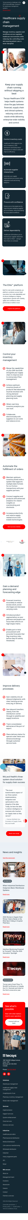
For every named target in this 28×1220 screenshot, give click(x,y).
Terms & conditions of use (10, 1208)
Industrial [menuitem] (5, 1153)
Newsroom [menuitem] (6, 1184)
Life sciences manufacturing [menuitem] (11, 1145)
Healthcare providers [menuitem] (9, 1134)
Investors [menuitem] (5, 1181)
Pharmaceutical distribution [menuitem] (11, 1138)
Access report (6, 10)
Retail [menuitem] (4, 1164)
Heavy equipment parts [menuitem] (10, 1156)
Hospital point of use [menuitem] (9, 1093)
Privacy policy (6, 1206)
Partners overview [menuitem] (8, 1196)
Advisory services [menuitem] (8, 1125)
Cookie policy (16, 1206)
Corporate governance (9, 1204)
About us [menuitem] (5, 1173)
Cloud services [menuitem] (7, 1121)
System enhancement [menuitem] (9, 1117)
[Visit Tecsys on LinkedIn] (8, 1074)
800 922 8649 (11, 1069)
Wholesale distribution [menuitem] (9, 1149)
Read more (6, 894)
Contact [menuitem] (5, 1192)
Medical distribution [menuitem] (9, 1142)
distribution (7, 881)
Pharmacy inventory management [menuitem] (13, 1097)
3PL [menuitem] (4, 1160)
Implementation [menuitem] (7, 1110)
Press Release (8, 980)
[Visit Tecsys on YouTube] (4, 1074)
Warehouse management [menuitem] (10, 1084)
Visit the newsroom (9, 858)
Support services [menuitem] (8, 1114)
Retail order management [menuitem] (10, 1101)
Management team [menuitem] (8, 1177)
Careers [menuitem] (5, 1188)
